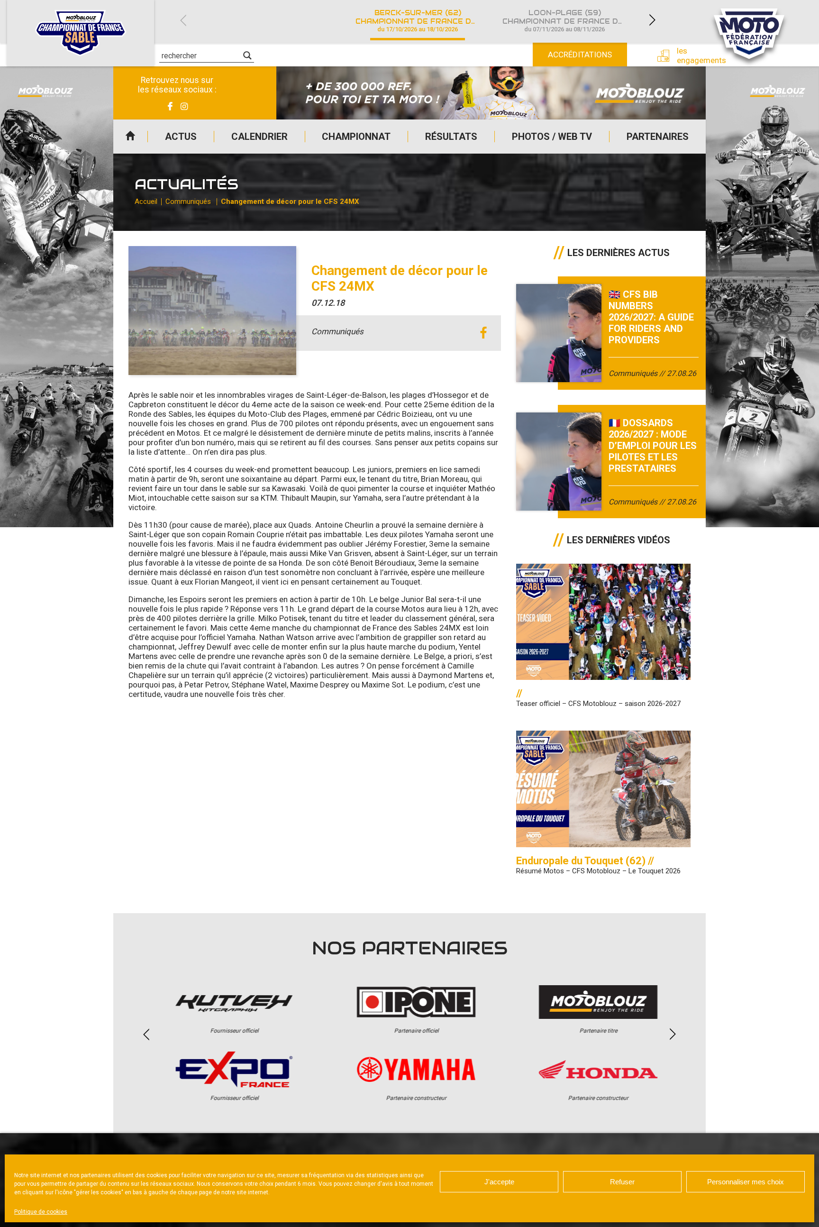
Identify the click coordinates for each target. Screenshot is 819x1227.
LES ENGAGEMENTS (694, 55)
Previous (183, 20)
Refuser (622, 1182)
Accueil (130, 136)
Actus (181, 136)
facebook (483, 333)
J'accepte (499, 1182)
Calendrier (259, 136)
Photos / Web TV (552, 136)
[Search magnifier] (247, 55)
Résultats (451, 136)
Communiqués (188, 201)
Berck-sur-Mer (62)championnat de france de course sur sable (423, 21)
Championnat (356, 136)
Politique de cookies (40, 1212)
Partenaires (658, 136)
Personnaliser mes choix (745, 1182)
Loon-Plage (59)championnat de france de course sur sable (570, 21)
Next (652, 20)
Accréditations (580, 54)
